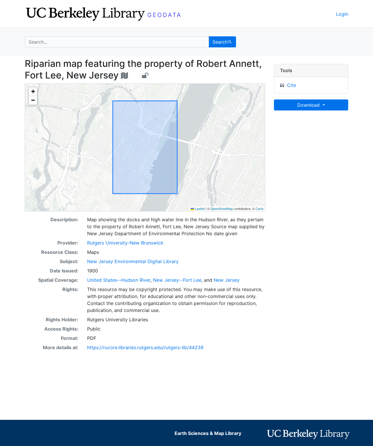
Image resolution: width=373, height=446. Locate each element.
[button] (33, 91)
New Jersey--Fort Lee (177, 280)
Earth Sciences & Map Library (208, 433)
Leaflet (199, 208)
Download (309, 105)
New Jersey (227, 280)
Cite (291, 85)
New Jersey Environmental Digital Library (133, 261)
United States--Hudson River (118, 280)
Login (342, 14)
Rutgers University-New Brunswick (125, 243)
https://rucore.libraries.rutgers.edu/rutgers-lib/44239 (145, 347)
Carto (259, 208)
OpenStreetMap (221, 208)
